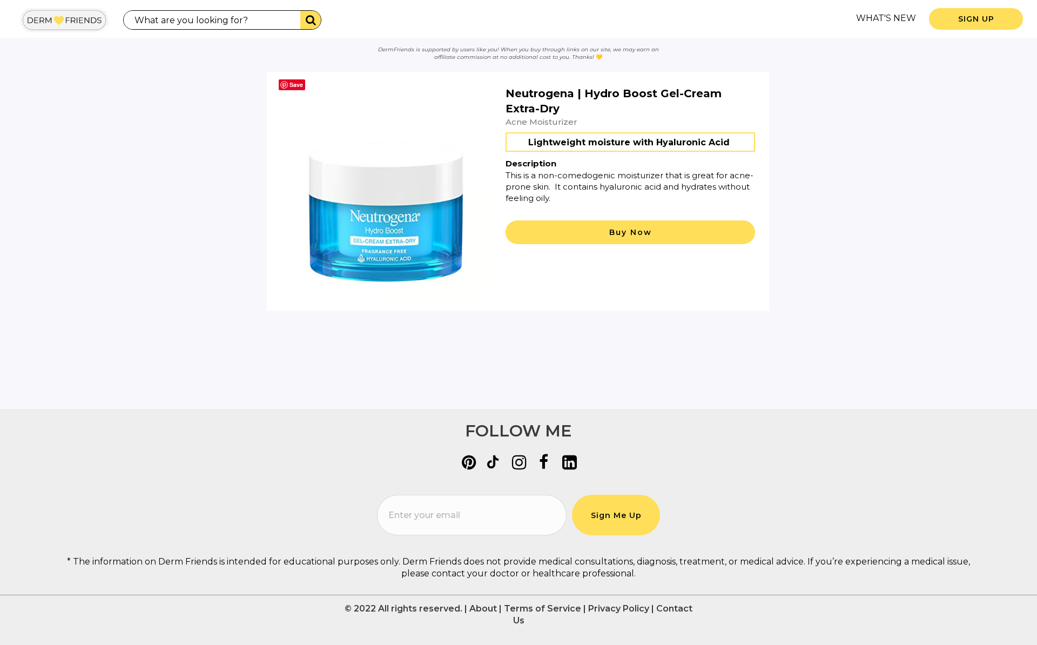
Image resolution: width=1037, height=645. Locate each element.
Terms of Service (542, 608)
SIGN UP (976, 19)
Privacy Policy (618, 608)
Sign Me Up (616, 515)
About (483, 608)
